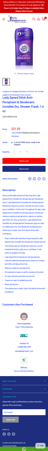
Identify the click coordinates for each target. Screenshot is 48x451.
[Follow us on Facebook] (4, 434)
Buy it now (24, 169)
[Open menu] (3, 19)
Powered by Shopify (9, 446)
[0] (43, 19)
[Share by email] (44, 178)
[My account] (38, 19)
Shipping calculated (30, 133)
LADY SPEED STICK (9, 117)
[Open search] (33, 19)
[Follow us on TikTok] (13, 434)
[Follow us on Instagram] (9, 434)
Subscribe (10, 419)
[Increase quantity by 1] (27, 151)
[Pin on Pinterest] (34, 178)
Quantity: (6, 152)
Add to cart (24, 161)
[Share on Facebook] (30, 178)
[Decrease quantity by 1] (14, 151)
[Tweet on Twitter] (39, 178)
